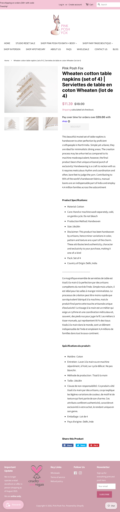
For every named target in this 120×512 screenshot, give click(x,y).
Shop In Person (12, 49)
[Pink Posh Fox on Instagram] (80, 473)
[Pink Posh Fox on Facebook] (75, 473)
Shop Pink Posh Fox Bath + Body (58, 43)
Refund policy (57, 481)
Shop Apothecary (35, 49)
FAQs (68, 49)
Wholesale (83, 49)
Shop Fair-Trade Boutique (97, 43)
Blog (115, 49)
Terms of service (58, 477)
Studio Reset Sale (25, 43)
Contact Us (101, 49)
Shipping (66, 109)
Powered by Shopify (75, 505)
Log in (61, 4)
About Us (56, 49)
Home (7, 43)
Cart (91, 4)
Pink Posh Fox (59, 505)
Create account (75, 4)
